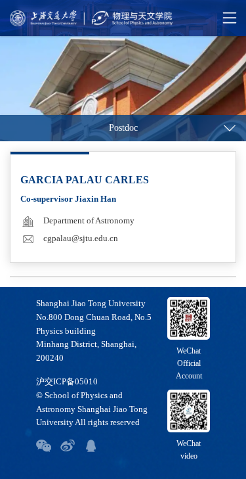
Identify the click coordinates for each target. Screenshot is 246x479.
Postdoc (123, 128)
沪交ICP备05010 (67, 381)
